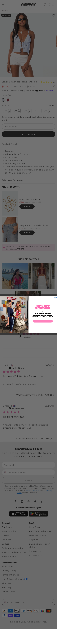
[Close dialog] (55, 298)
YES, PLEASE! (42, 321)
